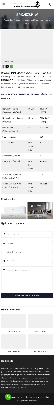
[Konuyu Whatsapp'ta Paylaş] (11, 66)
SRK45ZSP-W (14, 351)
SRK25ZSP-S (40, 331)
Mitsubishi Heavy (21, 19)
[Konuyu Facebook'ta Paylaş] (4, 66)
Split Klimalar (37, 19)
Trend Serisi (9, 62)
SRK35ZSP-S (14, 331)
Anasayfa (8, 19)
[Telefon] (50, 4)
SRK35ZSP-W (40, 351)
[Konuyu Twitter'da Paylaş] (7, 66)
